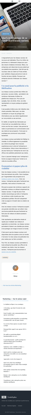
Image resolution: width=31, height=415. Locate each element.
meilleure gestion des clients (10, 179)
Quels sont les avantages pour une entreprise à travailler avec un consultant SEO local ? (15, 353)
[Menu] (19, 1)
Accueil (3, 53)
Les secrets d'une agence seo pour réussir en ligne (15, 324)
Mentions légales (11, 405)
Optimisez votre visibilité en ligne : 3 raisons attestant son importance (14, 347)
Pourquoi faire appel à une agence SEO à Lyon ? (15, 330)
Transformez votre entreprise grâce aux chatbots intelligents (15, 381)
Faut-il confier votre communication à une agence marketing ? (15, 314)
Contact (20, 405)
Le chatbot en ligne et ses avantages (13, 304)
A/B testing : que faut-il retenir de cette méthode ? (14, 308)
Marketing (6, 33)
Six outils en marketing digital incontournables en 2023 (12, 335)
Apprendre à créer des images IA (13, 359)
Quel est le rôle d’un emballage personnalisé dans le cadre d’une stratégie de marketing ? (15, 364)
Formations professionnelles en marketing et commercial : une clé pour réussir (15, 319)
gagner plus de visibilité (9, 252)
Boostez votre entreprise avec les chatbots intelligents (15, 375)
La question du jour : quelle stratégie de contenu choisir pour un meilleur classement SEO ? (15, 341)
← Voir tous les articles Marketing (11, 285)
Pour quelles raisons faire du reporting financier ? (14, 370)
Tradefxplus (12, 397)
